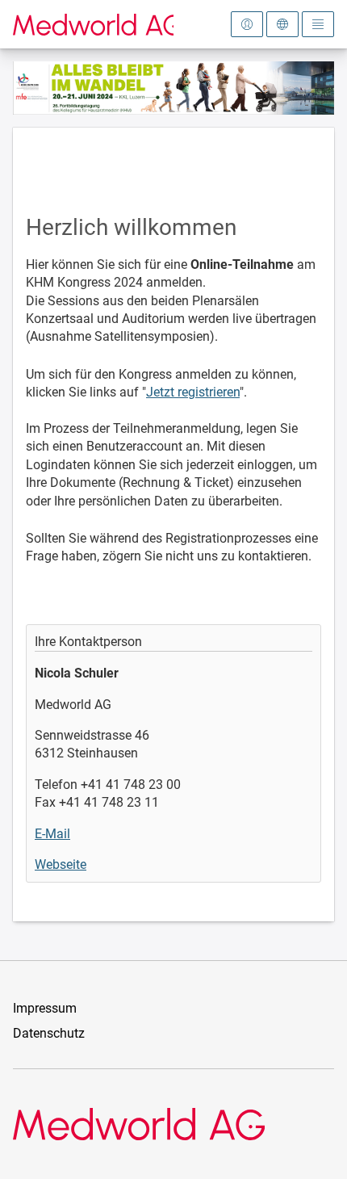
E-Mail (52, 833)
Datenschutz (49, 1033)
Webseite (60, 864)
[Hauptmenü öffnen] (318, 24)
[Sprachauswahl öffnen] (282, 24)
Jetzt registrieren (193, 392)
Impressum (45, 1008)
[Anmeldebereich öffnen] (247, 24)
